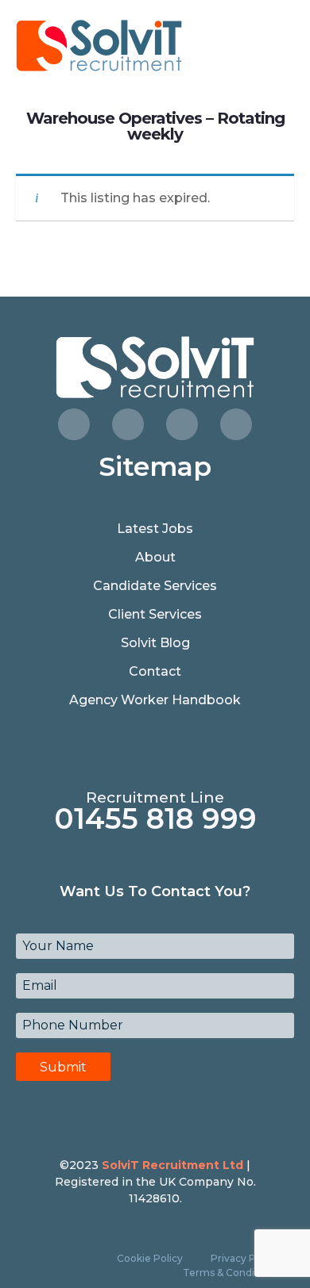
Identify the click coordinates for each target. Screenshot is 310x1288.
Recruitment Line (155, 797)
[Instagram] (182, 424)
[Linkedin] (236, 424)
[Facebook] (74, 424)
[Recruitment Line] (155, 772)
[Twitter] (128, 424)
